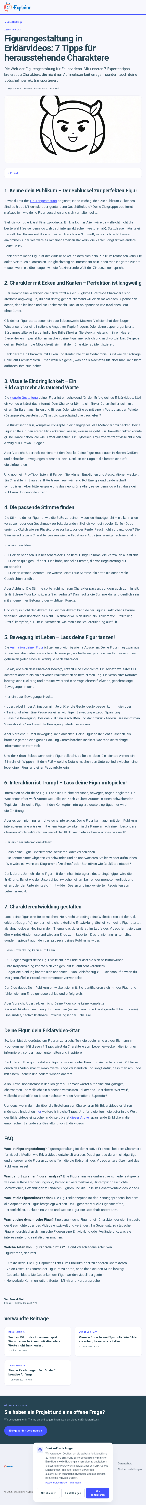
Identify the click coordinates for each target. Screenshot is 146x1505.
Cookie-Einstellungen (130, 1469)
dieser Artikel (80, 1117)
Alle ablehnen (48, 1493)
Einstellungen (73, 1493)
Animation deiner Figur (26, 647)
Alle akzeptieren (98, 1493)
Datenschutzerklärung (56, 1483)
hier (38, 1111)
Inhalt (14, 173)
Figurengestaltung (43, 201)
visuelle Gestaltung (24, 398)
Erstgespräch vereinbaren (25, 1430)
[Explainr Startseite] (17, 7)
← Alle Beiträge (13, 22)
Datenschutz (125, 1463)
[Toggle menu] (138, 7)
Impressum (75, 1483)
